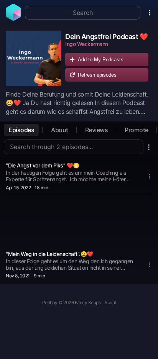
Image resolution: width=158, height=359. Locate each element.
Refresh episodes (97, 75)
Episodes (21, 130)
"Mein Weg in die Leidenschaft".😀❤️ (49, 254)
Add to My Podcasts (100, 59)
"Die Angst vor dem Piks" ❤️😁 (42, 165)
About (59, 130)
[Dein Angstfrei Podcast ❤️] (33, 58)
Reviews (96, 130)
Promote (136, 130)
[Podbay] (13, 18)
